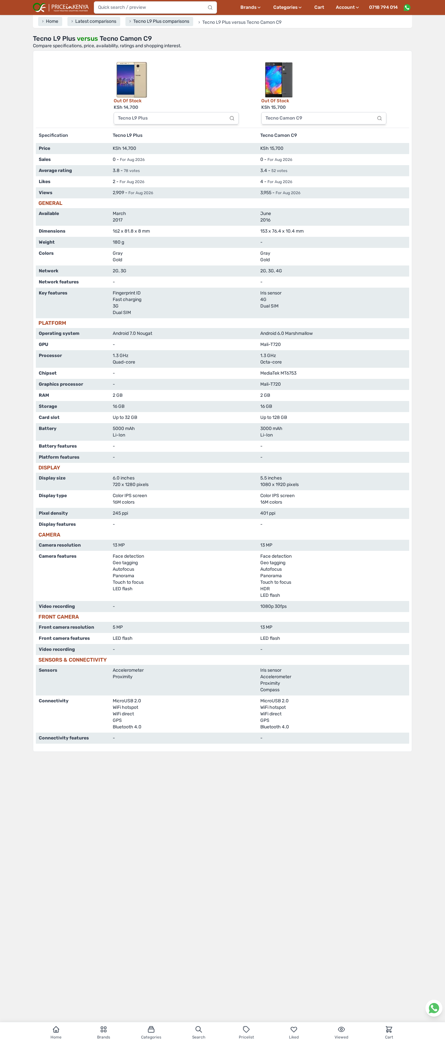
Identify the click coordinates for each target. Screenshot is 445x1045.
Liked (294, 1037)
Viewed (341, 1037)
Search (198, 1037)
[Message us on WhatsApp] (407, 7)
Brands (103, 1037)
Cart (319, 7)
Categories (151, 1037)
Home (56, 1037)
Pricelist (246, 1037)
